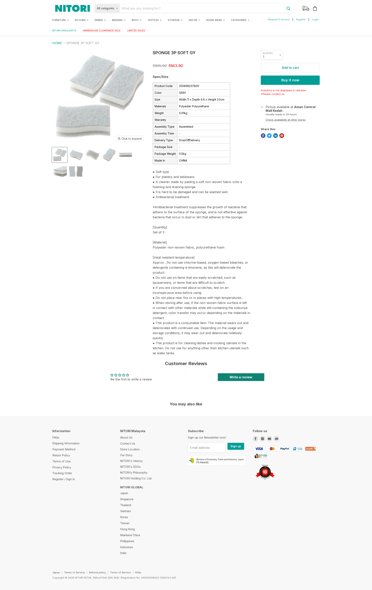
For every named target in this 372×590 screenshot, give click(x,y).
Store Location (130, 449)
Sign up (236, 446)
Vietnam (125, 511)
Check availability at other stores (286, 119)
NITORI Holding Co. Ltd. (136, 478)
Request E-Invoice (279, 19)
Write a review (241, 377)
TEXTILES (153, 20)
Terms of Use (61, 461)
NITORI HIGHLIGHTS (64, 30)
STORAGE (174, 20)
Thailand (125, 505)
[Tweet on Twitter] (269, 135)
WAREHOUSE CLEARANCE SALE (102, 30)
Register (301, 19)
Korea (124, 517)
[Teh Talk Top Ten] (265, 481)
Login (315, 19)
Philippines (127, 541)
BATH (135, 20)
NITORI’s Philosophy (133, 472)
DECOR (193, 20)
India (123, 553)
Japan (124, 493)
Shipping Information (65, 443)
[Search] (288, 8)
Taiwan (124, 523)
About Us (126, 437)
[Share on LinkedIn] (275, 135)
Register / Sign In (63, 479)
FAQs (55, 437)
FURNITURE (59, 20)
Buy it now (290, 80)
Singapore (126, 499)
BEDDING (117, 20)
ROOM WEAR (214, 20)
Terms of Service (74, 572)
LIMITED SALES (136, 30)
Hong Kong (127, 529)
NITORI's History (131, 461)
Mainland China (130, 535)
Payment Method (63, 449)
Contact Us (127, 443)
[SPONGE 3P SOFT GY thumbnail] (59, 155)
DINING (99, 20)
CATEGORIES (239, 20)
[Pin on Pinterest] (281, 135)
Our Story (126, 455)
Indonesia (126, 547)
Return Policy (61, 455)
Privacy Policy (61, 467)
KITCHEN (80, 20)
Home (57, 43)
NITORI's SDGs (130, 467)
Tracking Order (62, 473)
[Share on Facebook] (263, 135)
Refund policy (97, 572)
